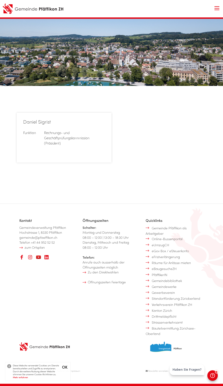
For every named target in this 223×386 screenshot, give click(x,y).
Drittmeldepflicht (164, 316)
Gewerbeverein (163, 292)
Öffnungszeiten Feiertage (107, 282)
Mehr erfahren (20, 377)
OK (64, 367)
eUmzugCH (160, 244)
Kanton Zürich (162, 310)
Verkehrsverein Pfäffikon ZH (172, 304)
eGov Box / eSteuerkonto (170, 250)
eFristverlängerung (166, 256)
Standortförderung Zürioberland (176, 298)
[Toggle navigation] (217, 8)
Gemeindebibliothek (167, 280)
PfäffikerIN (159, 274)
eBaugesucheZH (164, 268)
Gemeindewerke (164, 286)
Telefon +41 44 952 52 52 (37, 242)
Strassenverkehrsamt (167, 322)
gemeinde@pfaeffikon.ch (38, 237)
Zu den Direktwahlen (103, 272)
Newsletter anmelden (158, 370)
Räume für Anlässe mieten (171, 262)
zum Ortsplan (35, 247)
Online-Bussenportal (167, 238)
